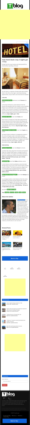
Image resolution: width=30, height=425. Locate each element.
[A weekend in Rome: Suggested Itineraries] (6, 246)
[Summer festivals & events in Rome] (17, 235)
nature (21, 409)
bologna (7, 192)
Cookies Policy (6, 416)
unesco (19, 410)
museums (16, 409)
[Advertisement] (15, 24)
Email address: (5, 379)
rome (20, 192)
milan (16, 192)
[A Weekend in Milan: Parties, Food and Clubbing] (6, 235)
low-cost (12, 192)
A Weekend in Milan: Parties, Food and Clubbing (6, 238)
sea (11, 410)
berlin (10, 408)
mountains (12, 409)
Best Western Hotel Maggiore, (9, 174)
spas (15, 410)
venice (23, 192)
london (24, 408)
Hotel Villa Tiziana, (6, 116)
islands (21, 408)
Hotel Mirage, (5, 161)
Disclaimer (20, 415)
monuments (7, 409)
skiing (13, 410)
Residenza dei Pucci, (7, 100)
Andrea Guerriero (21, 200)
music (19, 409)
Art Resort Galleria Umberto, (9, 130)
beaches (7, 408)
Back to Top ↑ (15, 258)
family (16, 408)
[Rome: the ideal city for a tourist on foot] (17, 246)
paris (7, 410)
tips (17, 410)
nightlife (4, 410)
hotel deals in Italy (11, 189)
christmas (13, 408)
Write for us (14, 415)
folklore (18, 408)
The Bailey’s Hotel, (6, 148)
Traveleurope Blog (6, 415)
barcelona (4, 408)
